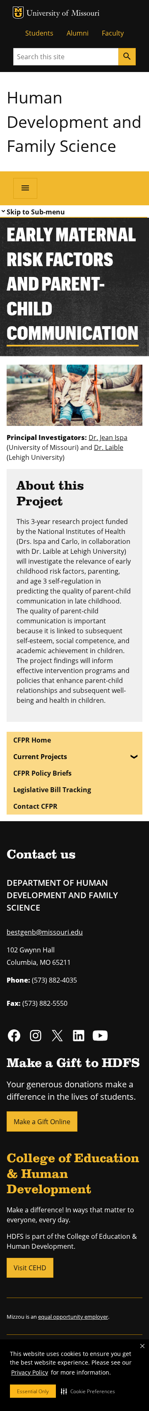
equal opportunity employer (73, 1316)
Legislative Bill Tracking (52, 789)
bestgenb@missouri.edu (45, 932)
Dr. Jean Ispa (108, 437)
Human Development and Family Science (74, 121)
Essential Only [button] (33, 1391)
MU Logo (18, 13)
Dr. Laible (108, 447)
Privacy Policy (29, 1372)
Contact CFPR (35, 806)
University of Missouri (63, 14)
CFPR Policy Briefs (42, 773)
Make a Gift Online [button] (42, 1121)
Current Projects (40, 756)
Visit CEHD (30, 1267)
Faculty (113, 33)
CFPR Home (32, 740)
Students (39, 33)
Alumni (78, 33)
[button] (88, 1391)
